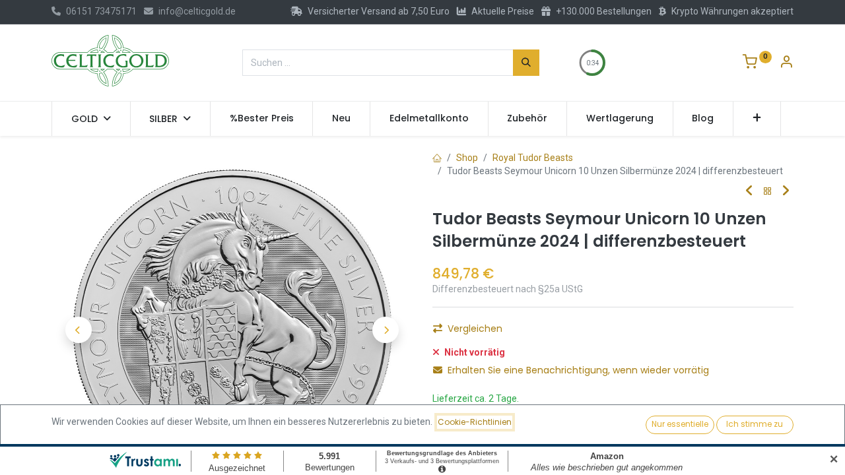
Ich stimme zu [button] (754, 423)
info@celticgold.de (197, 11)
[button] (756, 119)
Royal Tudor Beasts (532, 157)
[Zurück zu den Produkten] (768, 192)
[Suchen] (526, 62)
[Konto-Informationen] (786, 63)
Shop (467, 157)
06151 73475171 (101, 11)
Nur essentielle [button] (680, 423)
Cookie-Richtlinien (475, 422)
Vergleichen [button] (475, 328)
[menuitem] (262, 119)
